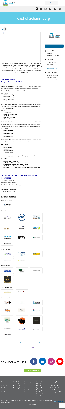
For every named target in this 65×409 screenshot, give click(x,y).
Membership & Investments (16, 389)
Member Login (28, 382)
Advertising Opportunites (39, 391)
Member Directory (5, 386)
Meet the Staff (16, 386)
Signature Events (40, 388)
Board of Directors (17, 384)
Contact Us (43, 342)
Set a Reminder (54, 46)
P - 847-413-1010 (54, 386)
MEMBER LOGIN (51, 3)
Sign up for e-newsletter (32, 370)
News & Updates (5, 388)
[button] (61, 3)
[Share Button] (5, 29)
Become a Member (29, 384)
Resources (27, 392)
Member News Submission (40, 383)
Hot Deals (32, 342)
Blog (2, 390)
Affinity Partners (40, 386)
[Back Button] (2, 29)
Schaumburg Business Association (55, 383)
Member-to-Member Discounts (41, 394)
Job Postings (37, 342)
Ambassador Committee (27, 387)
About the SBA (16, 382)
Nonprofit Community (30, 390)
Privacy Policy (32, 404)
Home (2, 382)
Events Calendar (25, 342)
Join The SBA (49, 342)
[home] (8, 3)
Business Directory (17, 342)
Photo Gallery (4, 392)
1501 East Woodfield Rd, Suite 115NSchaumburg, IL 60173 (56, 390)
